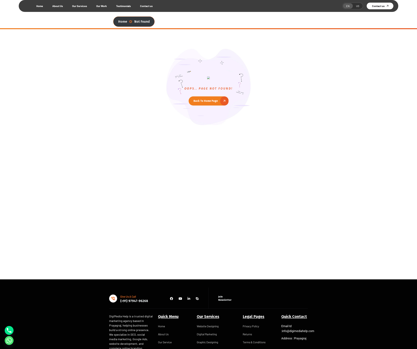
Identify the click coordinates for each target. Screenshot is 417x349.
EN (348, 6)
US (357, 6)
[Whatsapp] (9, 340)
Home (122, 21)
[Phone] (9, 330)
